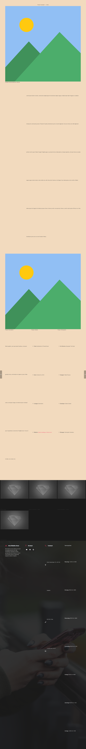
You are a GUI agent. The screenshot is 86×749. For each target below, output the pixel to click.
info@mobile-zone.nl (51, 648)
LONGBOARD (3, 540)
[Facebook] (30, 549)
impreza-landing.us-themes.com (45, 432)
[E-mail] (26, 549)
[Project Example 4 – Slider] (43, 494)
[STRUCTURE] (15, 494)
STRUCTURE (3, 509)
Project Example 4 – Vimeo (63, 509)
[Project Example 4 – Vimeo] (71, 494)
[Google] (33, 549)
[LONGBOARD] (15, 524)
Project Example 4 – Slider (34, 509)
